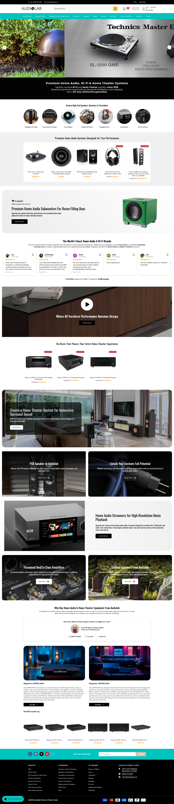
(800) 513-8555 (37, 2)
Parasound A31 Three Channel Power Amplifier (120, 740)
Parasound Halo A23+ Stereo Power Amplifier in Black (77, 740)
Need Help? (142, 2)
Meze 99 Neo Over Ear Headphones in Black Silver (112, 172)
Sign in (147, 8)
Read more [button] (9, 272)
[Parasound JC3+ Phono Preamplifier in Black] (54, 726)
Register (153, 7)
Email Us (101, 636)
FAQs (135, 2)
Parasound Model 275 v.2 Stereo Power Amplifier (141, 740)
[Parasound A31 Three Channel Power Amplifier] (119, 726)
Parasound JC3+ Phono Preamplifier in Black (55, 740)
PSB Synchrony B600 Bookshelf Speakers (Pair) (87, 172)
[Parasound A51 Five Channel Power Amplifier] (97, 726)
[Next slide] (169, 47)
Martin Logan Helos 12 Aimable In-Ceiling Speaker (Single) (61, 172)
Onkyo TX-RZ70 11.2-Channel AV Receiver (71, 377)
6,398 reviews (103, 279)
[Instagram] (36, 754)
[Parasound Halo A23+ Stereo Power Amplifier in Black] (76, 726)
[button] (170, 263)
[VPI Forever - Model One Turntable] (36, 156)
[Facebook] (30, 754)
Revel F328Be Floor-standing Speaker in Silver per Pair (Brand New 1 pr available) (138, 173)
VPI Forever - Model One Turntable (36, 172)
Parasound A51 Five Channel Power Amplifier (98, 740)
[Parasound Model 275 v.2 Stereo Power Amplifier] (140, 726)
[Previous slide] (5, 47)
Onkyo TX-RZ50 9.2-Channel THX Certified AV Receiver (38, 378)
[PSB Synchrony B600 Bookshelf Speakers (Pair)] (87, 156)
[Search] (85, 8)
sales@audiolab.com (52, 2)
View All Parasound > (34, 711)
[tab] (84, 72)
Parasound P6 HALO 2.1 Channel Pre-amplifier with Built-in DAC (34, 740)
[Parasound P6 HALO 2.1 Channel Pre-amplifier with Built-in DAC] (33, 726)
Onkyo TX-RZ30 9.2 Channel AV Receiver (103, 377)
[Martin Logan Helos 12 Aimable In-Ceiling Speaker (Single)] (61, 156)
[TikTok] (41, 754)
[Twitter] (53, 754)
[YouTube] (47, 754)
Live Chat (89, 636)
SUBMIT (141, 754)
